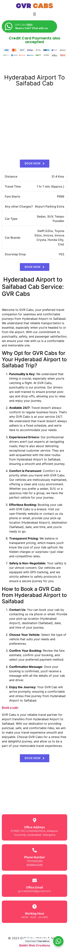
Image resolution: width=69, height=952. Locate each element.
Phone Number (34, 857)
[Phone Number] (34, 850)
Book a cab (9, 707)
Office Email (34, 887)
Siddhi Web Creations (34, 945)
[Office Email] (34, 880)
